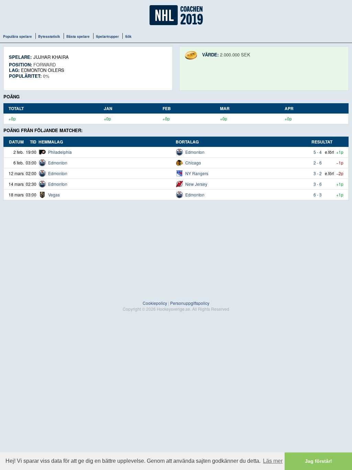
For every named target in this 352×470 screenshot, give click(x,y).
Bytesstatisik (49, 36)
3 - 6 (317, 184)
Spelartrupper (107, 36)
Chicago (193, 162)
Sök (128, 36)
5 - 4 (317, 152)
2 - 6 (317, 162)
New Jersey (196, 184)
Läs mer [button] (273, 461)
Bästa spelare (78, 36)
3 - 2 (317, 173)
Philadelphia (60, 152)
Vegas (54, 194)
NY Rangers (196, 173)
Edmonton (195, 152)
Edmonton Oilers (42, 70)
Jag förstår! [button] (318, 461)
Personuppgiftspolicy (189, 303)
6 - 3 (317, 194)
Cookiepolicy (155, 303)
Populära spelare (17, 36)
